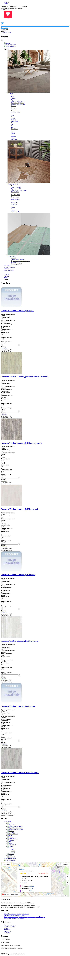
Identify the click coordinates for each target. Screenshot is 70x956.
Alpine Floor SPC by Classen (19, 190)
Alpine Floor (14, 100)
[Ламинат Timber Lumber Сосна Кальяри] (11, 769)
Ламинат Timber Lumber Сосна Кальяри (20, 772)
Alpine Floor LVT (16, 187)
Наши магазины (8, 270)
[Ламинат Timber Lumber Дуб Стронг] (11, 702)
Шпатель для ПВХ (16, 264)
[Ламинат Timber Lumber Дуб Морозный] (11, 637)
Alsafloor (13, 106)
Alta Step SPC (15, 192)
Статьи (6, 3)
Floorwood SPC (15, 199)
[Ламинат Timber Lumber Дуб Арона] (11, 307)
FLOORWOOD (15, 112)
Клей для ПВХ (15, 262)
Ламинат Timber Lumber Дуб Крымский (19, 509)
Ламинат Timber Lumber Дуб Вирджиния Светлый (24, 377)
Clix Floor (13, 109)
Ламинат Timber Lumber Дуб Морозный (19, 641)
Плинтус (13, 258)
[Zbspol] (19, 21)
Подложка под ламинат (18, 259)
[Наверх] (1, 951)
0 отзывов (3, 348)
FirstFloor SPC (15, 198)
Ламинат (8, 43)
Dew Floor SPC (15, 195)
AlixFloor (13, 98)
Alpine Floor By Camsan (18, 101)
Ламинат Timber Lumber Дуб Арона (17, 310)
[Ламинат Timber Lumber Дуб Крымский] (11, 505)
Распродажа (7, 265)
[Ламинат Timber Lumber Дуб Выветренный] (11, 439)
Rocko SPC (14, 202)
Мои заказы (7, 929)
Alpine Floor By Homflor (18, 104)
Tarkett (13, 132)
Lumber (13, 852)
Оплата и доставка (9, 267)
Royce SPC (14, 204)
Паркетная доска (10, 46)
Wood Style (14, 139)
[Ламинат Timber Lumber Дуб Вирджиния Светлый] (11, 373)
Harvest (13, 851)
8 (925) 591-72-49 (6, 33)
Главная (6, 2)
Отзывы (6, 268)
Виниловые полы (10, 44)
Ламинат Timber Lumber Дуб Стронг (18, 706)
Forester (13, 849)
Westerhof (13, 136)
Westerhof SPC (15, 212)
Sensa (12, 127)
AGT (12, 96)
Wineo (12, 138)
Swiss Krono (14, 129)
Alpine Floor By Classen (17, 103)
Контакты (7, 932)
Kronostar (13, 119)
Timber (13, 133)
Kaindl (13, 118)
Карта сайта (7, 931)
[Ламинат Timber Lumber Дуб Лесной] (11, 571)
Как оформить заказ (10, 925)
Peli (12, 124)
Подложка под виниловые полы (20, 261)
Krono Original (15, 121)
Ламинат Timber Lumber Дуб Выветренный (21, 443)
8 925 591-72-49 (5, 9)
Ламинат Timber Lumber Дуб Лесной (18, 574)
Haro (12, 115)
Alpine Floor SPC (16, 189)
